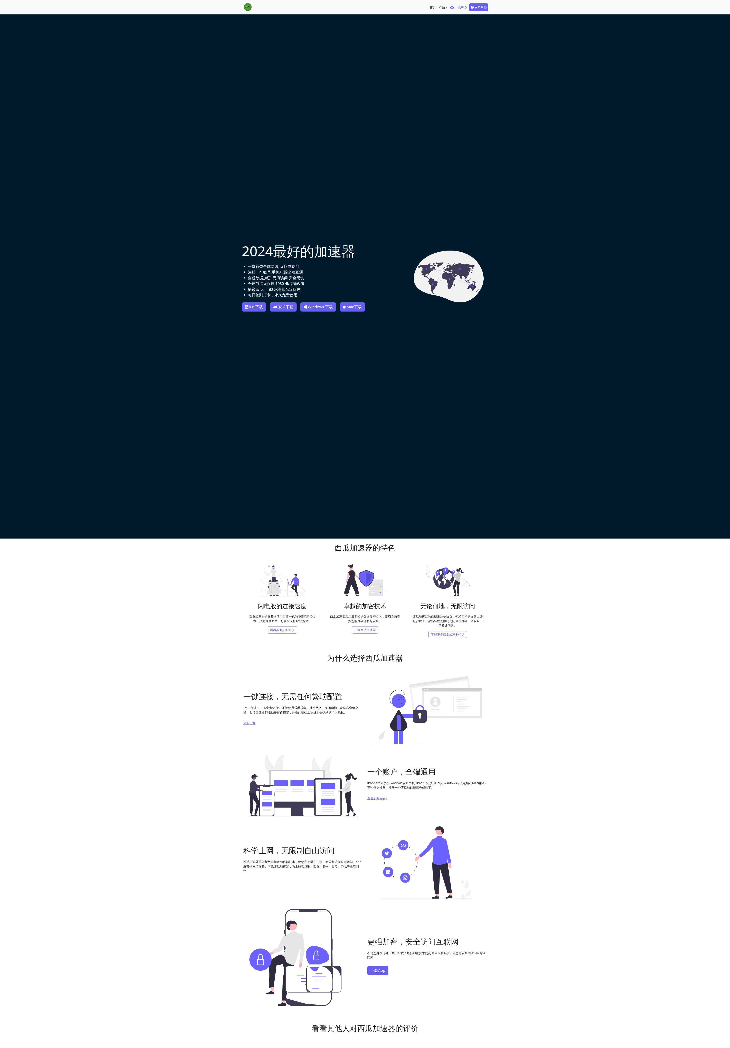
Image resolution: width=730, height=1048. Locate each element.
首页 (433, 7)
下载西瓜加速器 (365, 630)
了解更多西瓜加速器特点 (447, 634)
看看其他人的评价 (282, 630)
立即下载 (249, 723)
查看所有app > (377, 798)
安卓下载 (285, 306)
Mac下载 (354, 306)
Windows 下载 (320, 306)
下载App (378, 970)
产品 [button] (442, 7)
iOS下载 (256, 306)
